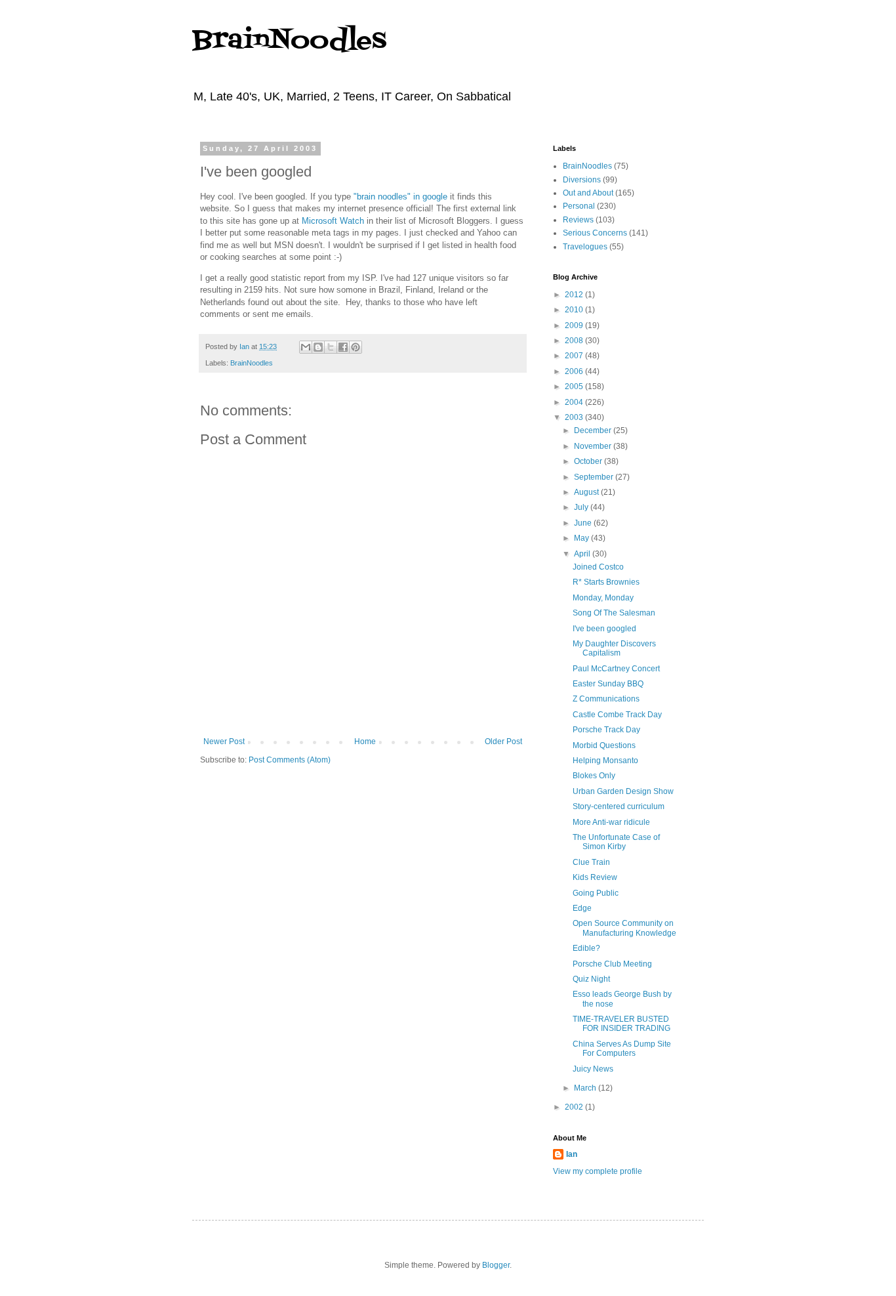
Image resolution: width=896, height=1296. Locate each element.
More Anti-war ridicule (611, 822)
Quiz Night (591, 979)
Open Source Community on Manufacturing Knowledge (624, 928)
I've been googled (604, 628)
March (586, 1088)
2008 (575, 340)
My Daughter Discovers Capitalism (614, 648)
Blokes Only (594, 775)
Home (365, 741)
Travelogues (585, 246)
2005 (575, 386)
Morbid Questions (604, 745)
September (594, 477)
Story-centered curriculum (618, 806)
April (583, 553)
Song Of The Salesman (614, 612)
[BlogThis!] (318, 347)
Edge (582, 908)
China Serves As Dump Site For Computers (622, 1048)
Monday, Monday (603, 597)
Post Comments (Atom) (290, 759)
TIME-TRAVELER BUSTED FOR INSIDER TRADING (621, 1023)
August (587, 492)
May (582, 538)
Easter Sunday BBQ (608, 683)
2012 (575, 294)
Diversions (582, 179)
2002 (575, 1107)
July (582, 507)
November (593, 446)
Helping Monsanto (605, 760)
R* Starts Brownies (606, 582)
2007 (575, 355)
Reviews (578, 219)
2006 (575, 371)
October (589, 461)
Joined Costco (598, 567)
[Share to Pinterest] (355, 347)
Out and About (588, 193)
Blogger (496, 1265)
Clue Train (591, 862)
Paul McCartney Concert (616, 668)
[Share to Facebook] (343, 347)
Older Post (503, 741)
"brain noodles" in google (400, 196)
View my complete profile (597, 1171)
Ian (571, 1154)
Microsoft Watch (333, 221)
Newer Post (224, 741)
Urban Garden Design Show (623, 791)
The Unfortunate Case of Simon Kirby (616, 842)
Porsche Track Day (606, 729)
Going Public (596, 893)
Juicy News (593, 1069)
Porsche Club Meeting (612, 964)
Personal (579, 206)
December (593, 430)
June (584, 523)
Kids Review (595, 877)
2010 (575, 309)
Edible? (586, 948)
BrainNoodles (289, 41)
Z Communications (606, 698)
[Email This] (305, 347)
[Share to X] (330, 347)
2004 (575, 402)
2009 (575, 325)
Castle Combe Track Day (617, 714)
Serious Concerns (595, 233)
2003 (575, 417)
